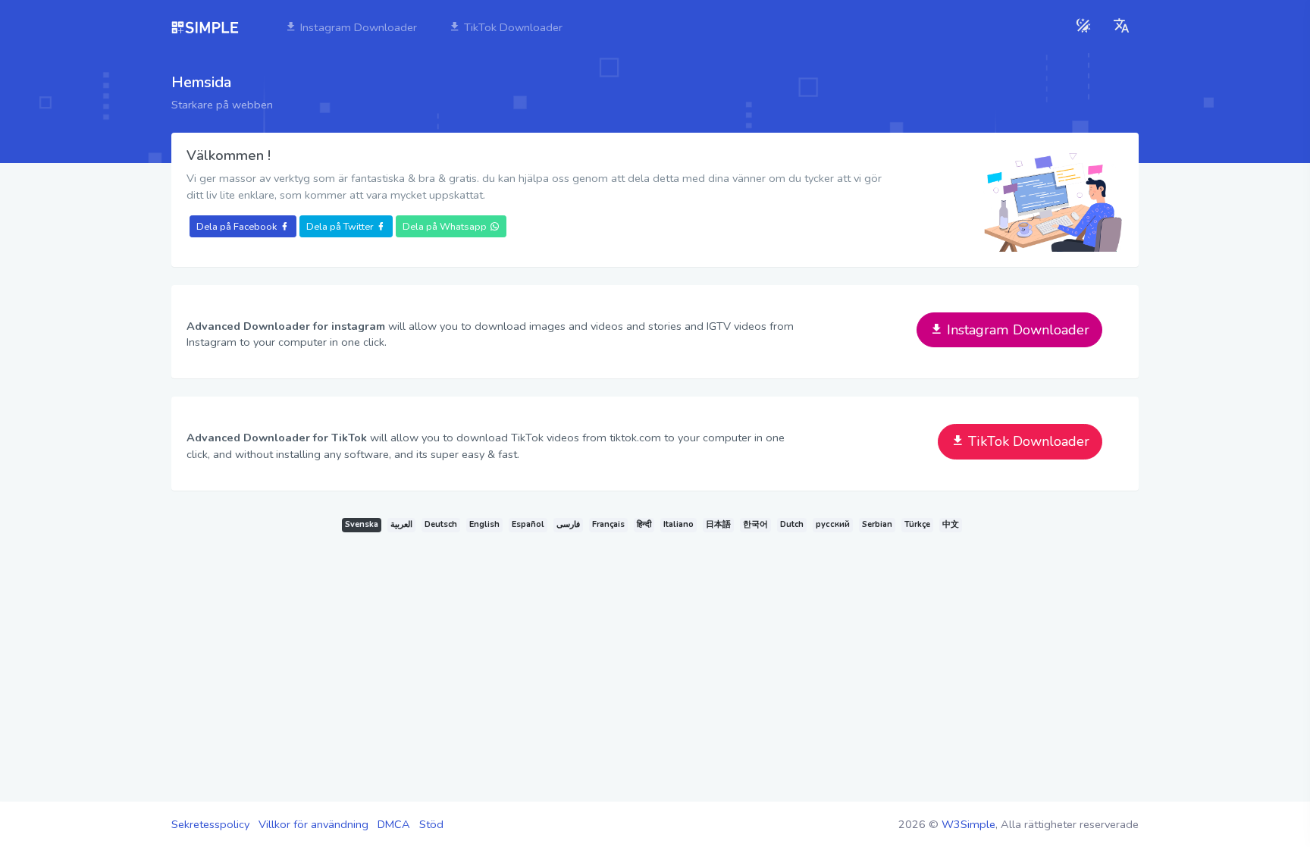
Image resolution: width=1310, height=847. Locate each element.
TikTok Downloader (512, 27)
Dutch (792, 524)
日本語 (718, 524)
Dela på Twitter (339, 226)
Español (528, 524)
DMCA (394, 824)
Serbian (877, 524)
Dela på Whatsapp (445, 226)
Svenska (361, 524)
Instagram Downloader (357, 27)
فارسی (568, 524)
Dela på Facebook (236, 226)
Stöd (431, 824)
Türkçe (917, 524)
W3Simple (968, 824)
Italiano (678, 524)
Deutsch (441, 524)
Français (608, 524)
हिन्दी (644, 524)
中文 (950, 524)
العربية (401, 524)
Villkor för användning (313, 824)
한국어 (755, 524)
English (484, 524)
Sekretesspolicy (210, 824)
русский (833, 524)
